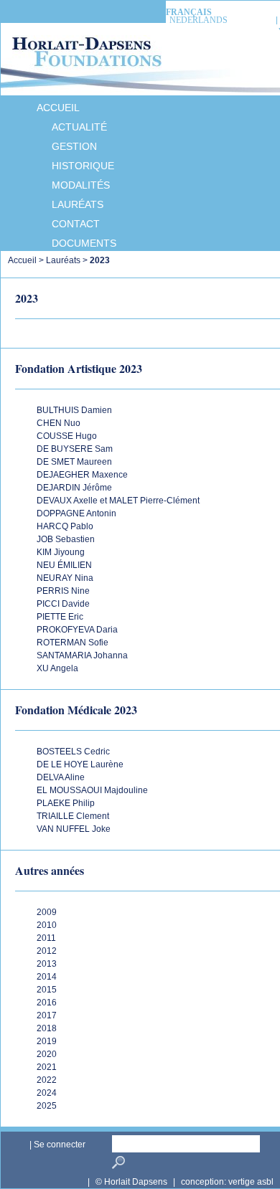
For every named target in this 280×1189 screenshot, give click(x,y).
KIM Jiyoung (61, 552)
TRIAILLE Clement (73, 816)
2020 (47, 1054)
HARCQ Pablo (65, 526)
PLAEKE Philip (66, 803)
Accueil (22, 260)
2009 (47, 912)
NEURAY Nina (65, 578)
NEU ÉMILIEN (64, 565)
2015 (47, 990)
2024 (47, 1093)
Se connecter (59, 1145)
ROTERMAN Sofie (72, 643)
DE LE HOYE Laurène (80, 764)
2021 (47, 1067)
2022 (47, 1080)
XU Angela (57, 668)
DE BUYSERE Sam (75, 449)
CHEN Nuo (58, 423)
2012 (47, 951)
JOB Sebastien (66, 539)
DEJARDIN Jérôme (74, 488)
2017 (47, 1015)
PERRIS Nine (63, 591)
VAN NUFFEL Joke (74, 829)
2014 (47, 977)
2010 (47, 925)
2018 (47, 1028)
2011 (46, 938)
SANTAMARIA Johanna (82, 655)
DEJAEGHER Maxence (82, 475)
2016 (47, 1003)
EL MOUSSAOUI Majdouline (92, 790)
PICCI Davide (63, 604)
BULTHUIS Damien (74, 410)
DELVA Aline (61, 777)
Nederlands (198, 20)
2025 (47, 1106)
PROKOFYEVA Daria (77, 630)
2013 (47, 964)
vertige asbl (251, 1182)
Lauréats (63, 260)
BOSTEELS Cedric (73, 752)
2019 (47, 1041)
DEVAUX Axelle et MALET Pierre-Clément (118, 501)
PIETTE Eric (60, 617)
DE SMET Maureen (74, 462)
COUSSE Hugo (67, 436)
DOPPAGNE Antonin (76, 513)
